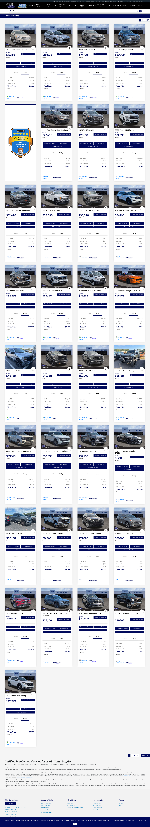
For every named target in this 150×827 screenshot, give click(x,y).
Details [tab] (16, 72)
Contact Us (11, 804)
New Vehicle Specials (46, 810)
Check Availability (28, 63)
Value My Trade (97, 803)
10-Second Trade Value (21, 66)
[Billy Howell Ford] (11, 5)
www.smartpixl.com (126, 775)
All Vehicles (71, 800)
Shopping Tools (47, 800)
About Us (121, 805)
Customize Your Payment (13, 63)
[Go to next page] (145, 20)
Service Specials (97, 810)
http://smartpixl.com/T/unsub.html (24, 777)
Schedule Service (97, 807)
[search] (145, 6)
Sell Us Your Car (97, 805)
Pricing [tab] (25, 72)
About (121, 800)
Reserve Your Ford (45, 805)
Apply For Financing (46, 803)
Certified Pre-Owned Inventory (75, 807)
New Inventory (70, 803)
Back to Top (145, 755)
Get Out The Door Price (29, 54)
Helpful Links (98, 800)
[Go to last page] (148, 20)
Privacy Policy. (141, 820)
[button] (33, 48)
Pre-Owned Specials (46, 812)
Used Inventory (71, 805)
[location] (96, 1)
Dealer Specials (45, 807)
